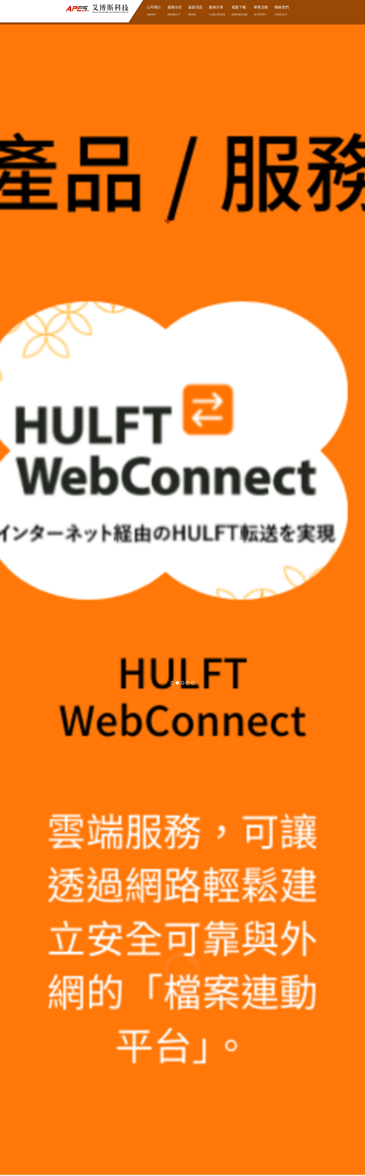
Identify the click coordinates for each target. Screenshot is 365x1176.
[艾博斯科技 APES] (97, 9)
